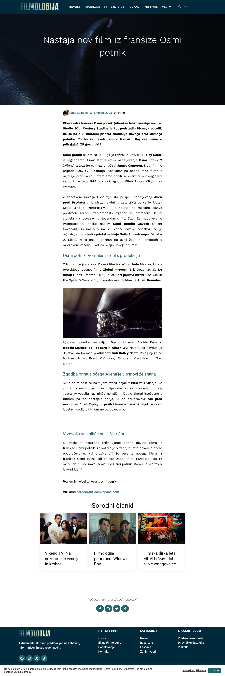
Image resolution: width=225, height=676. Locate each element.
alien (69, 481)
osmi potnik (108, 481)
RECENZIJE (92, 6)
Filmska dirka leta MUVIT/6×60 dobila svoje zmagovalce (161, 558)
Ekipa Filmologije (109, 642)
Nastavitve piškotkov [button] (194, 670)
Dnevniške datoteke (191, 642)
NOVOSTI (75, 6)
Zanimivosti (148, 651)
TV (105, 6)
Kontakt (103, 651)
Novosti (145, 638)
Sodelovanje (106, 647)
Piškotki (183, 647)
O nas (102, 638)
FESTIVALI (151, 6)
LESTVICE (117, 6)
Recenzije (146, 642)
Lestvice (145, 647)
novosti (94, 481)
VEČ (165, 6)
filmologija (81, 481)
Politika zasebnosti (190, 638)
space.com (111, 492)
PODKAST (134, 6)
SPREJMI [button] (214, 670)
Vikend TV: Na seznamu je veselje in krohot (62, 558)
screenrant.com (89, 492)
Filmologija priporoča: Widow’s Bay (111, 558)
